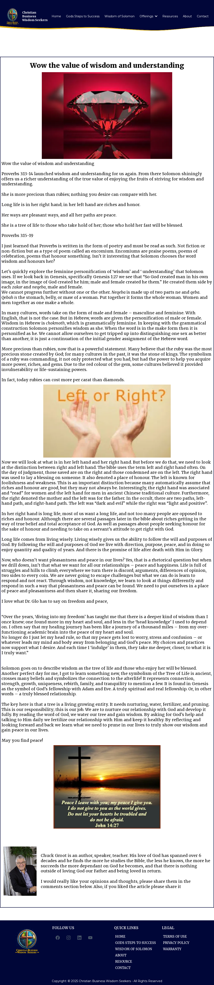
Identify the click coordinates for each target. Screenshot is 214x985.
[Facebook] (57, 937)
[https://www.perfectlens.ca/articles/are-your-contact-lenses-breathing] (107, 421)
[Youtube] (90, 937)
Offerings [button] (147, 16)
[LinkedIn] (79, 937)
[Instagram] (68, 937)
